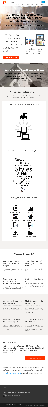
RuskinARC (10, 3)
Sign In (42, 4)
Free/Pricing (30, 4)
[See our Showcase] (35, 40)
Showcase (23, 4)
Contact (37, 4)
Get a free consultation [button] (35, 358)
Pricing (12, 404)
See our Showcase (11, 57)
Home (17, 4)
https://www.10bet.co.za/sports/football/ (12, 373)
